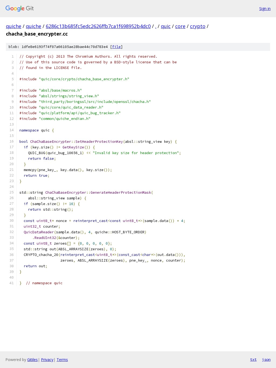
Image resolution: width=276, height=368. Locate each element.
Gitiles (32, 359)
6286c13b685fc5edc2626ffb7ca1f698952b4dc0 (98, 26)
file (116, 46)
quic (166, 26)
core (180, 26)
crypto (197, 26)
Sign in (265, 8)
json (266, 359)
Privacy (47, 359)
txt (253, 359)
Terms (62, 359)
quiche (13, 26)
